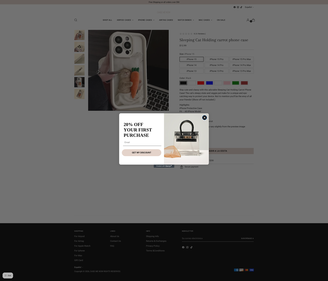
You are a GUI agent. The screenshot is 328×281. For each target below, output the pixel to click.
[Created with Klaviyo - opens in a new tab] (164, 166)
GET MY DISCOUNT (141, 153)
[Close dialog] (204, 117)
